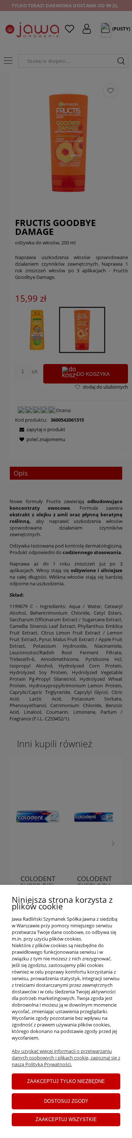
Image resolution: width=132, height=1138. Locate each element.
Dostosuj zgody (66, 1101)
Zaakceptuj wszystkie (66, 1119)
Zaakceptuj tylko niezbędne (66, 1081)
